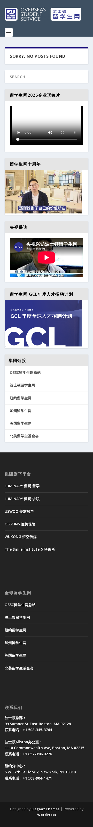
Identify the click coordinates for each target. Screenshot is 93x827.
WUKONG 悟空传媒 (21, 536)
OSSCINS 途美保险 (20, 524)
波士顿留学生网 (22, 385)
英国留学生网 (21, 423)
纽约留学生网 (21, 397)
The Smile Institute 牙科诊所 (30, 549)
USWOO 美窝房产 (19, 511)
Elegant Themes (45, 809)
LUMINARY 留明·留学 (22, 485)
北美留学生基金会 (24, 435)
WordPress (46, 814)
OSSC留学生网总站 (25, 372)
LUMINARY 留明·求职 (22, 498)
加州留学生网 (21, 410)
